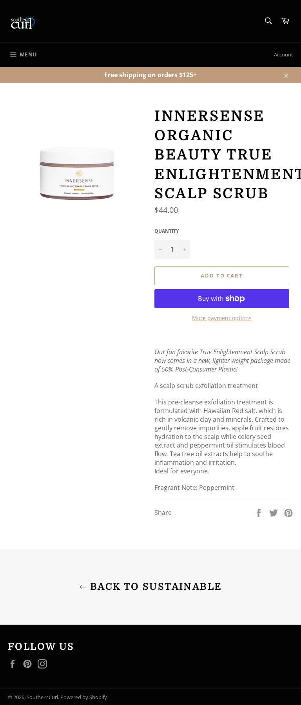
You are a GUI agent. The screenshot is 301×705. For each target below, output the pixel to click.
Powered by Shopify (83, 697)
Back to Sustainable (154, 586)
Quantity (166, 231)
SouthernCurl (42, 697)
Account (283, 54)
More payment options (222, 318)
